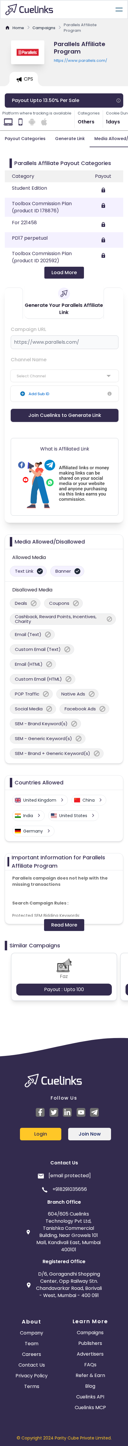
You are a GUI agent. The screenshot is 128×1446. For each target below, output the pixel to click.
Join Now (90, 1134)
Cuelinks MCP (90, 1407)
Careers (31, 1354)
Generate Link (70, 139)
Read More (64, 924)
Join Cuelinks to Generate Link (64, 415)
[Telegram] (95, 1112)
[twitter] (55, 1112)
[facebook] (41, 1112)
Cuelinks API (90, 1396)
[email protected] (70, 1175)
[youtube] (82, 1112)
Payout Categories (25, 139)
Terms (31, 1386)
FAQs (90, 1364)
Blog (90, 1386)
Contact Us (31, 1365)
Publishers (90, 1343)
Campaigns (90, 1332)
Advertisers (90, 1354)
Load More (64, 272)
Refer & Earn (90, 1375)
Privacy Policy (31, 1375)
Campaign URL (28, 329)
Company (31, 1332)
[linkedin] (68, 1112)
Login (40, 1134)
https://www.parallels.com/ (80, 60)
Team (31, 1343)
